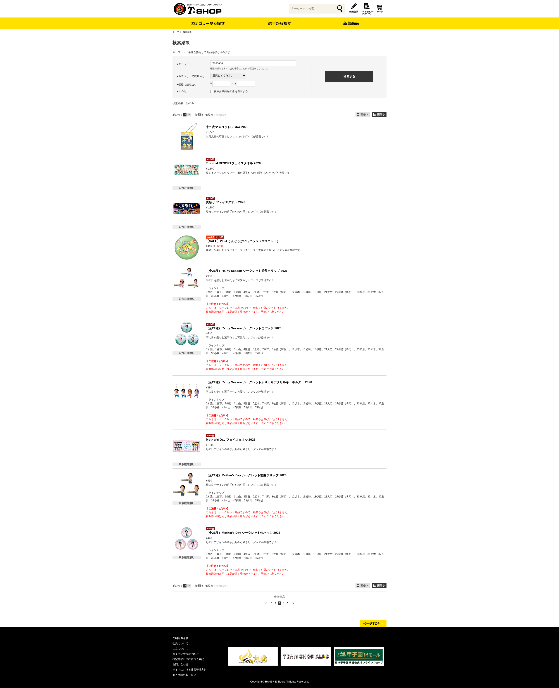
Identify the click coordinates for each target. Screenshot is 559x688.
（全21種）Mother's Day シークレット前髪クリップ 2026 (246, 475)
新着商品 (350, 20)
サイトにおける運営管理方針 (190, 669)
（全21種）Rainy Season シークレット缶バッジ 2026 (243, 328)
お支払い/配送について (186, 653)
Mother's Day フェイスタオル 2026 (230, 439)
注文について (180, 648)
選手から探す (279, 23)
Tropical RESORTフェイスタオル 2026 (233, 163)
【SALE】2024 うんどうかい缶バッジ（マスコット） (243, 241)
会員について (180, 643)
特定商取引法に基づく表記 (188, 659)
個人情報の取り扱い (184, 674)
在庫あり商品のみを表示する (231, 91)
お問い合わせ (180, 664)
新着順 (199, 114)
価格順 (209, 114)
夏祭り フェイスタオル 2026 (225, 202)
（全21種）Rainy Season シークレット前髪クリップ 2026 (247, 270)
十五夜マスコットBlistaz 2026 (227, 127)
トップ (176, 32)
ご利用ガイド (180, 638)
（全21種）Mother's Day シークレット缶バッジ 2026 (243, 532)
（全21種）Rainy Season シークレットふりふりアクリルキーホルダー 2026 (259, 382)
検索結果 (187, 32)
